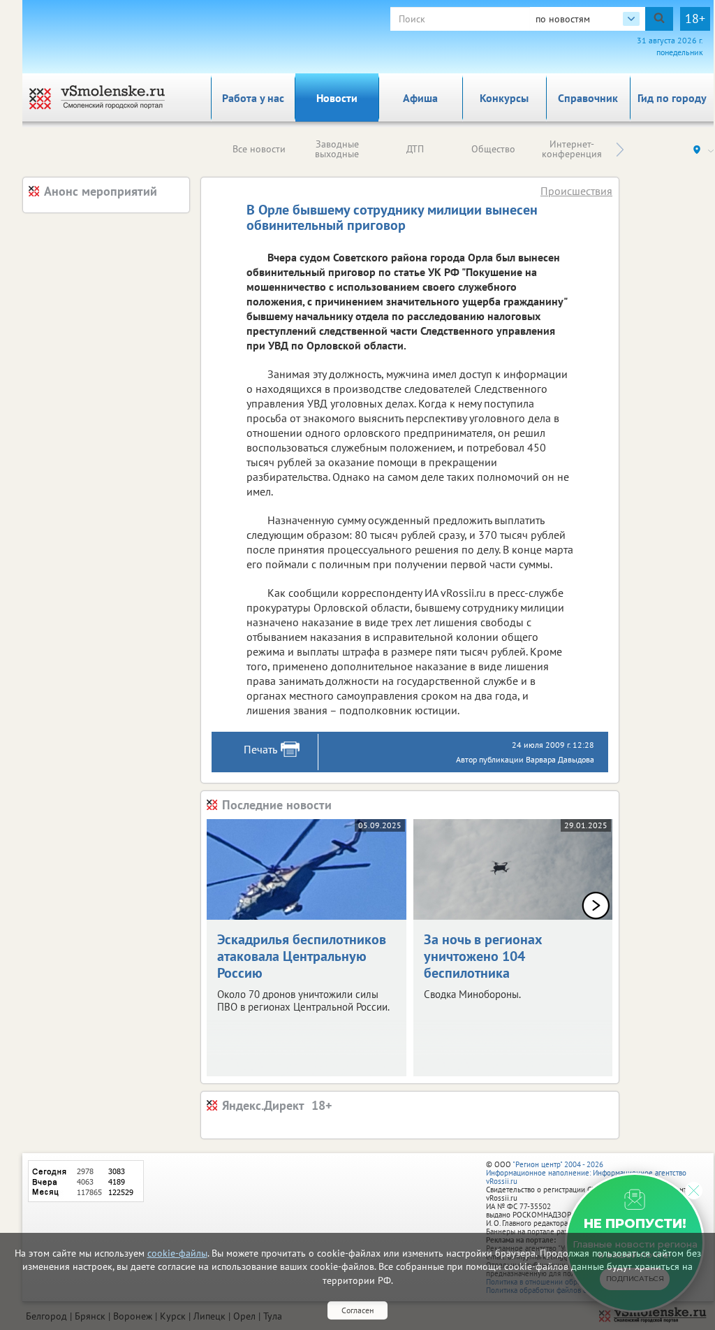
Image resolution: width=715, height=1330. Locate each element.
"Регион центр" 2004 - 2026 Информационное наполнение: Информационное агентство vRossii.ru (586, 1172)
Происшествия (576, 191)
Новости (337, 98)
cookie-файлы (177, 1253)
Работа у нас (253, 98)
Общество (493, 149)
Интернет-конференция (572, 149)
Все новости (259, 149)
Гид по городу (672, 98)
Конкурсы (504, 98)
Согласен (357, 1310)
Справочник (588, 98)
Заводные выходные (337, 149)
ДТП (415, 149)
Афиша (420, 98)
